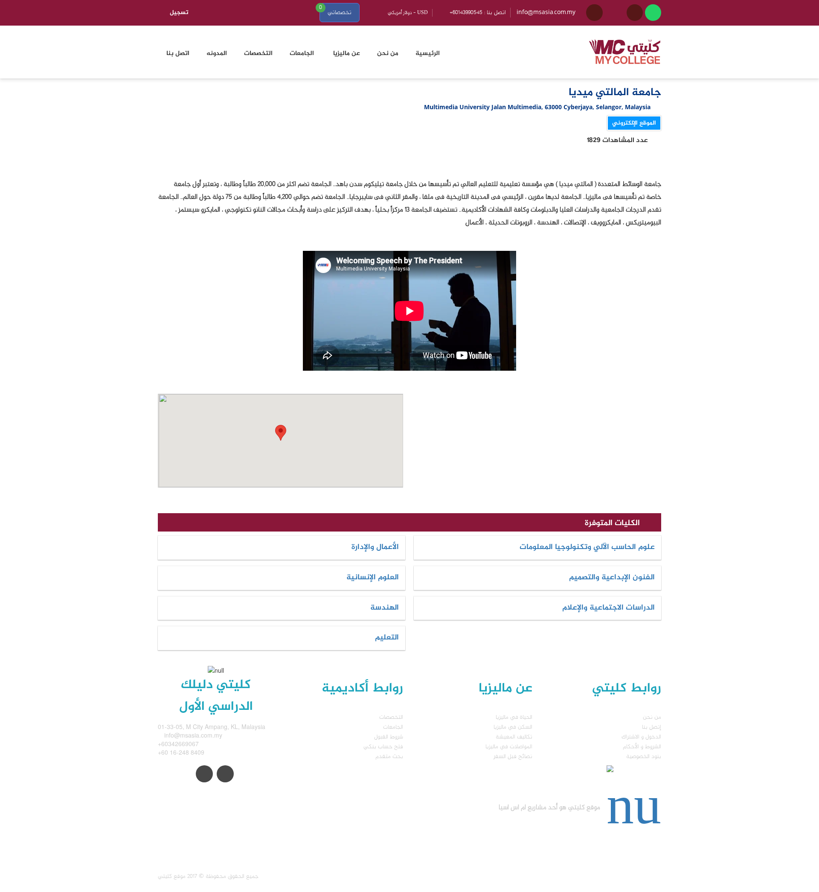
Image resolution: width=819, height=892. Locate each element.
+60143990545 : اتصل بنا (478, 12)
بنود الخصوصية (643, 756)
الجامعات (393, 727)
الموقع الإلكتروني (634, 123)
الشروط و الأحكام (642, 747)
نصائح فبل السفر (513, 756)
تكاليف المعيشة (514, 737)
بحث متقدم (389, 756)
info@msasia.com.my (546, 12)
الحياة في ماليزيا (514, 717)
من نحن (652, 717)
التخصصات (391, 717)
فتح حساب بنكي (383, 747)
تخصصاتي (339, 12)
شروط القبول (388, 737)
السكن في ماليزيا (513, 727)
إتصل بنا (651, 727)
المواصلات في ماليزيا (508, 747)
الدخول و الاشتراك (641, 737)
